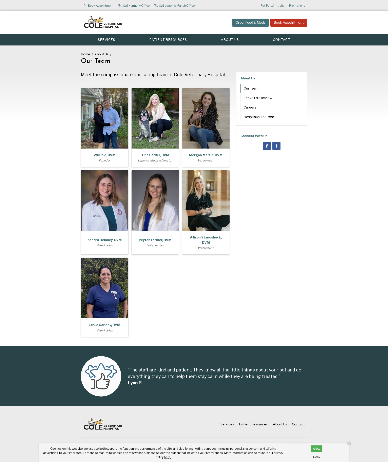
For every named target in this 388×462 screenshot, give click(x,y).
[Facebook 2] (276, 146)
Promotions (297, 5)
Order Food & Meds (250, 22)
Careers (250, 107)
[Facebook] (267, 146)
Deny (316, 457)
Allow (316, 448)
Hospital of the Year (259, 117)
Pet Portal (267, 5)
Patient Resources (168, 40)
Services (106, 40)
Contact (281, 40)
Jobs (281, 5)
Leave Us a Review (258, 98)
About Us (230, 40)
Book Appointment (289, 22)
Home (85, 54)
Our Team (251, 88)
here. (167, 457)
